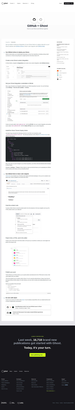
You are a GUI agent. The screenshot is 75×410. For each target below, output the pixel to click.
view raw (48, 293)
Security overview (20, 388)
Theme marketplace (5, 382)
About (11, 371)
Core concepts (19, 382)
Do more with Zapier (60, 63)
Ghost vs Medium (50, 386)
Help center (64, 380)
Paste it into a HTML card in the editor (62, 59)
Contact (61, 402)
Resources (26, 371)
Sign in (60, 3)
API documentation (20, 386)
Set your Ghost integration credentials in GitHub (61, 50)
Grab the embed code (61, 57)
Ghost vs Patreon (50, 388)
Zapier (23, 299)
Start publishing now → (37, 355)
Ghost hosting (19, 384)
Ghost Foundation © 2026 (69, 402)
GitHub (17, 293)
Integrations (8, 42)
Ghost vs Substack (50, 380)
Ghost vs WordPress (51, 384)
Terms (53, 402)
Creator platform (4, 380)
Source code (19, 390)
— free (69, 3)
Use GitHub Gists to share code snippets (62, 55)
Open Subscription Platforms (37, 386)
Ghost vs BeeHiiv (50, 382)
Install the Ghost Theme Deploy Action (62, 52)
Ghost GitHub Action (43, 134)
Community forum (65, 382)
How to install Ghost (20, 380)
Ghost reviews (34, 384)
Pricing (32, 3)
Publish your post (60, 61)
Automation (13, 42)
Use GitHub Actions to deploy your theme (63, 45)
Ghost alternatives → (51, 390)
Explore (18, 3)
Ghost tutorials (34, 380)
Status (65, 384)
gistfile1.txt (8, 293)
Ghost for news (4, 388)
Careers (21, 371)
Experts (3, 386)
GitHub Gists (41, 46)
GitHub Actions (20, 46)
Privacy (57, 402)
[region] (28, 288)
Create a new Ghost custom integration (62, 47)
